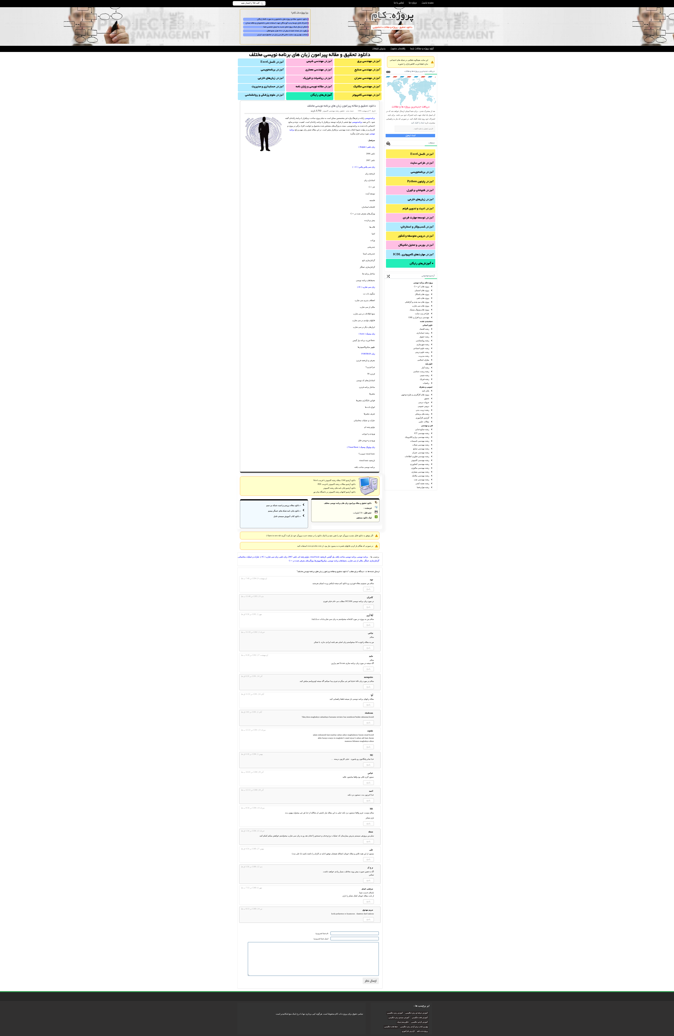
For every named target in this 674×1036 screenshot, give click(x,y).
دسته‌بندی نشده (426, 321)
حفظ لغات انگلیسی (391, 1027)
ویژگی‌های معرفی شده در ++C (301, 561)
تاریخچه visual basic (318, 557)
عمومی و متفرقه (426, 387)
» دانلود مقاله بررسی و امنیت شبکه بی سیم (283, 505)
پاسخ (368, 589)
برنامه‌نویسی (370, 118)
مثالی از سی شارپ (355, 561)
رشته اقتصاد (424, 329)
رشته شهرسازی (423, 344)
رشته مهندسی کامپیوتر (420, 460)
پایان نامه (425, 391)
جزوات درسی (423, 402)
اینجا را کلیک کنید (417, 123)
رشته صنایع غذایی (422, 429)
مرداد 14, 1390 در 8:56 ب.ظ (253, 808)
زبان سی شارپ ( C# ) (269, 557)
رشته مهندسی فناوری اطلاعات (417, 456)
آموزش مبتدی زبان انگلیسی (399, 1018)
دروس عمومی (423, 406)
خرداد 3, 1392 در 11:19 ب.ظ (253, 632)
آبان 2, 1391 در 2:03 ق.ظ (251, 712)
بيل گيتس (331, 557)
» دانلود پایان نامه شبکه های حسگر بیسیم (284, 511)
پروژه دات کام (422, 1031)
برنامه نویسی (362, 557)
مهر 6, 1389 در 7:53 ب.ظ (251, 888)
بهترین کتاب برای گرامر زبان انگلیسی (414, 1027)
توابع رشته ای (303, 557)
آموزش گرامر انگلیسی (419, 1022)
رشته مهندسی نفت (421, 480)
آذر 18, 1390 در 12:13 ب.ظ (252, 790)
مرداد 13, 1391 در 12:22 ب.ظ (253, 730)
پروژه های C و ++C (421, 286)
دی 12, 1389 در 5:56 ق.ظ (251, 867)
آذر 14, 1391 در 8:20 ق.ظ (251, 676)
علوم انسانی (427, 325)
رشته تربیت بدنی (422, 410)
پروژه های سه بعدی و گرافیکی (417, 302)
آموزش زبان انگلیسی (395, 1013)
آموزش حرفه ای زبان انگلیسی (416, 1013)
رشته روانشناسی (422, 340)
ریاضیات (426, 383)
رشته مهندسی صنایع (421, 449)
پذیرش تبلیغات (378, 48)
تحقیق (426, 398)
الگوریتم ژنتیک (403, 1022)
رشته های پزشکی (422, 414)
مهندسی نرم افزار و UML (418, 317)
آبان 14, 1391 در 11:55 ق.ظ (252, 694)
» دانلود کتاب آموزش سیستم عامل (287, 516)
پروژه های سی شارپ (420, 306)
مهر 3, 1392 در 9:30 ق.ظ (251, 614)
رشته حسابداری (423, 333)
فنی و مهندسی (427, 425)
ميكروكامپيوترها (321, 561)
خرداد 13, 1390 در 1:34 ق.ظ (253, 831)
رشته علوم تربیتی (422, 352)
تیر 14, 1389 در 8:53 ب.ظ (251, 909)
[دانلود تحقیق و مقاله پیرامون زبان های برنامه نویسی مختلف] (264, 152)
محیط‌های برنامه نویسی (337, 561)
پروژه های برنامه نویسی (423, 283)
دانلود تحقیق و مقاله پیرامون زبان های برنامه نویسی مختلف (341, 106)
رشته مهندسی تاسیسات (419, 441)
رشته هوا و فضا (423, 487)
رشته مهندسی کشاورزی (419, 464)
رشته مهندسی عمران (420, 452)
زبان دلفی (283, 557)
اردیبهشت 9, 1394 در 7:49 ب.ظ (254, 578)
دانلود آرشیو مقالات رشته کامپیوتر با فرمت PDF (337, 484)
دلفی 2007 (292, 557)
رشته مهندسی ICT (421, 433)
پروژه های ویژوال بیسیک (419, 310)
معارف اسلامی (423, 360)
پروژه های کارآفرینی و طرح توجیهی (415, 395)
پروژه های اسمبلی (422, 290)
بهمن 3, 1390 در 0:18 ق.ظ (252, 754)
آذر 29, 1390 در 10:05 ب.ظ (252, 772)
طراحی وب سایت (422, 313)
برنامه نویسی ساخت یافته (346, 557)
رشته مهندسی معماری (420, 472)
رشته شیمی (424, 375)
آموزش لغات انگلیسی (420, 1018)
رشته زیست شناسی (421, 371)
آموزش (422, 154)
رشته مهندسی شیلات (420, 445)
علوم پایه (429, 364)
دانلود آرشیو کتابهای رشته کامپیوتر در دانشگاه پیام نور (334, 492)
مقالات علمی (424, 422)
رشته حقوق (424, 337)
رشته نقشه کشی (422, 483)
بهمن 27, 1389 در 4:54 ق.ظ (252, 849)
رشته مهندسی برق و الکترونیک (417, 437)
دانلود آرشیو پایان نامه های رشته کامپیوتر (339, 488)
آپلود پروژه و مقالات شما (422, 48)
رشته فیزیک (424, 379)
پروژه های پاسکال (422, 294)
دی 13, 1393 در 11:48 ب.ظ (252, 596)
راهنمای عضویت (397, 48)
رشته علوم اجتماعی (421, 348)
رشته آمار (425, 368)
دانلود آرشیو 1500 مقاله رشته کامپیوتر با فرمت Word (334, 480)
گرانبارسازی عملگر (371, 561)
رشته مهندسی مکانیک (420, 476)
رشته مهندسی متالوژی (420, 468)
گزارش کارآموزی (422, 418)
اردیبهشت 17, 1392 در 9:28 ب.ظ (254, 655)
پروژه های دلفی (423, 298)
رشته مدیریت (423, 356)
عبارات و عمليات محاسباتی (248, 557)
